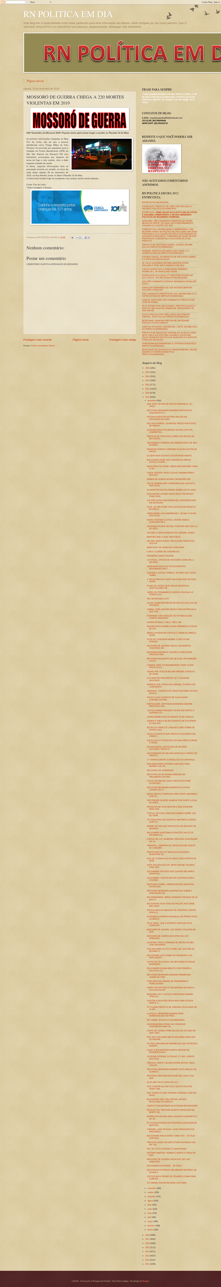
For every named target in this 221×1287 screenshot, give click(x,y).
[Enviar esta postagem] (72, 237)
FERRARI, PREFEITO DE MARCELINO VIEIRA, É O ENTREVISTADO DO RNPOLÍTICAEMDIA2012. (165, 252)
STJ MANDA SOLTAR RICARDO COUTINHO (166, 1183)
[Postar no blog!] (80, 237)
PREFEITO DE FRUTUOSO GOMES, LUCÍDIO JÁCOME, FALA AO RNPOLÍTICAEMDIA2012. (167, 246)
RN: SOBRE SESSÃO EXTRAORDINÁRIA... (166, 1020)
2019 (147, 397)
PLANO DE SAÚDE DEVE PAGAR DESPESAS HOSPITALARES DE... (168, 587)
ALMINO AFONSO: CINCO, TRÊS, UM (164, 622)
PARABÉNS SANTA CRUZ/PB (160, 556)
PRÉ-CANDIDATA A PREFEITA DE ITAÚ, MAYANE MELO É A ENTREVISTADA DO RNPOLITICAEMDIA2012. (169, 295)
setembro (151, 1196)
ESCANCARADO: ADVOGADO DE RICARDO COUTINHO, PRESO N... (167, 748)
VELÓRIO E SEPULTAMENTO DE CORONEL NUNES (171, 533)
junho (150, 1209)
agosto (150, 1201)
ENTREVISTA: (169, 214)
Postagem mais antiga (122, 339)
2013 (147, 1256)
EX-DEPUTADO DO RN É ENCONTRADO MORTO (169, 456)
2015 (147, 1247)
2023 (147, 380)
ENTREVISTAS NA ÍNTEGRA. (155, 202)
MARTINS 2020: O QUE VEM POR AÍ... (164, 537)
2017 (147, 1239)
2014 (147, 1251)
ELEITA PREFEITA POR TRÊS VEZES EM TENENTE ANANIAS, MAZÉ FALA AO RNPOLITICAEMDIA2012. (166, 315)
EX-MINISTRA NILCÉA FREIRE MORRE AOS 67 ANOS (171, 490)
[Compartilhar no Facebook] (85, 237)
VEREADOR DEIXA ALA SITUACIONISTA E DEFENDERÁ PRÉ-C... (166, 567)
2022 (147, 385)
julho (149, 1205)
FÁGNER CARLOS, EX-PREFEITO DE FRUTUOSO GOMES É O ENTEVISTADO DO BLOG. (169, 258)
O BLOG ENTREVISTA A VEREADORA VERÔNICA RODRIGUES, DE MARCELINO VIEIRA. (164, 270)
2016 (147, 1243)
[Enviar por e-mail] (77, 237)
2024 (147, 376)
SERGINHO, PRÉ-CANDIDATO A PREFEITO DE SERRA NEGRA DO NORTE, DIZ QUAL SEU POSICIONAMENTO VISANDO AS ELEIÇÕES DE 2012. (167, 223)
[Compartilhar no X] (82, 237)
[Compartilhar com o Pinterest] (88, 237)
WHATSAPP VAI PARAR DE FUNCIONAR (165, 547)
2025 (147, 372)
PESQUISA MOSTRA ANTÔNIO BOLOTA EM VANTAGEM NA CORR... (167, 418)
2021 (147, 389)
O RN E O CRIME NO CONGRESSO (163, 552)
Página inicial (35, 81)
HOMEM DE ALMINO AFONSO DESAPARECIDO (168, 479)
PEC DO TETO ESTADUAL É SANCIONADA (167, 1149)
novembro (152, 1188)
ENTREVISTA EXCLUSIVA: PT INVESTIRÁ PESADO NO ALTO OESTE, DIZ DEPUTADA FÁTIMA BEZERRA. (167, 276)
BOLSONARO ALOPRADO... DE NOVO (164, 1166)
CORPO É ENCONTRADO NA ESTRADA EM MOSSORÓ (172, 1106)
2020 (147, 393)
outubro (151, 1192)
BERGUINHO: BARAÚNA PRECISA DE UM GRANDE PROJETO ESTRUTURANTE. (165, 322)
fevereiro (151, 1225)
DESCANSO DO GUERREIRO (160, 770)
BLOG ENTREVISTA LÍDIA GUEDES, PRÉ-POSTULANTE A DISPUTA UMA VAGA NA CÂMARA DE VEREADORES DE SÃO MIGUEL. (168, 308)
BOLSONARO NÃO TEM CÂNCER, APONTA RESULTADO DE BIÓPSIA (166, 1100)
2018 (147, 1235)
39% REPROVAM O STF (158, 599)
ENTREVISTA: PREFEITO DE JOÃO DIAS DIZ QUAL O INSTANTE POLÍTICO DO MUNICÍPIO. (167, 207)
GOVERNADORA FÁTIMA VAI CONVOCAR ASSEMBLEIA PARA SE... (166, 1025)
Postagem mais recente (37, 339)
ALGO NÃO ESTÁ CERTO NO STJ (162, 1082)
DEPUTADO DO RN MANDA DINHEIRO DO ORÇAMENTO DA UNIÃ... (166, 775)
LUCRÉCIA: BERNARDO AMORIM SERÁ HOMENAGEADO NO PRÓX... (165, 1014)
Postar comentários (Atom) (43, 346)
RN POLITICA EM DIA (68, 14)
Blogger (145, 1281)
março (150, 1221)
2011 (147, 1264)
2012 (147, 1260)
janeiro (150, 1230)
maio (149, 1213)
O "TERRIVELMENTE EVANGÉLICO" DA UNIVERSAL (171, 760)
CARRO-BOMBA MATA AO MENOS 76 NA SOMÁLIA (170, 717)
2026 (147, 368)
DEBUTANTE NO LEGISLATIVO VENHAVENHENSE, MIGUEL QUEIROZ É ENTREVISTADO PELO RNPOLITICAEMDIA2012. (169, 352)
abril (149, 1217)
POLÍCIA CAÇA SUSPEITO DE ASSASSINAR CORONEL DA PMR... (167, 698)
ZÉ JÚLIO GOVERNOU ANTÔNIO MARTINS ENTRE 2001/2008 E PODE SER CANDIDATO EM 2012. (165, 264)
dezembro (152, 400)
